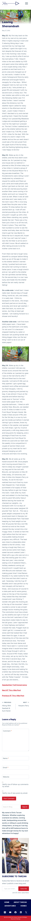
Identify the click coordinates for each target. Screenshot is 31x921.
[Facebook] (15, 912)
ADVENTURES (10, 906)
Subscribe (23, 888)
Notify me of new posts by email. (15, 793)
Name (6, 758)
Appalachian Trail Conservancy (14, 685)
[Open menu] (26, 3)
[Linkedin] (21, 912)
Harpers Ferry (23, 704)
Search (24, 807)
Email (5, 768)
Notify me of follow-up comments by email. (15, 785)
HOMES (23, 906)
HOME (6, 902)
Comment (7, 731)
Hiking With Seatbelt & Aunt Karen (6, 707)
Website (6, 777)
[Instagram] (5, 912)
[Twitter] (26, 912)
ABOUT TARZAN (20, 902)
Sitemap (18, 919)
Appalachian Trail (8, 18)
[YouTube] (10, 912)
